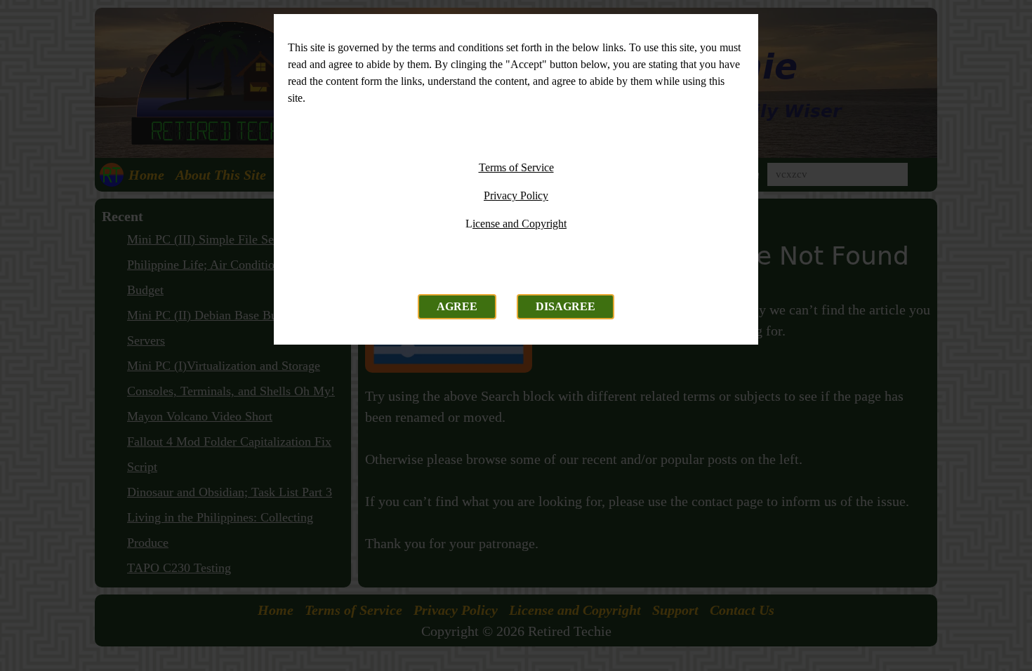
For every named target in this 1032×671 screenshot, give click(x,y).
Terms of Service (516, 167)
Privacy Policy (516, 195)
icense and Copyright (519, 224)
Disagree (565, 306)
